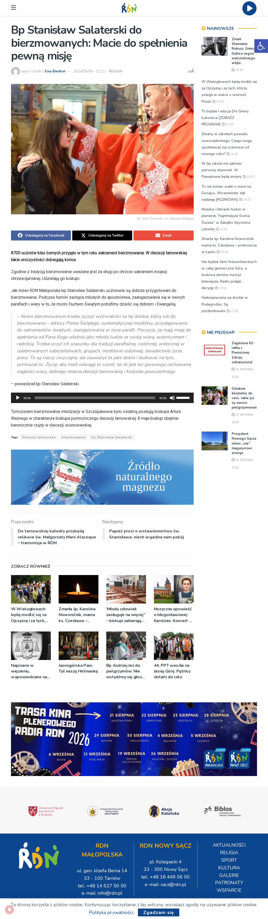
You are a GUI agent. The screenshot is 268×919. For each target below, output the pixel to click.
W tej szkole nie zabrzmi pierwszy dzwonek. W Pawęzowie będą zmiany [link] (222, 170)
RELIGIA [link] (115, 71)
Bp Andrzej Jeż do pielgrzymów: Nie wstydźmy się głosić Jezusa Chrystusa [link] (125, 671)
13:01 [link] (222, 288)
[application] (102, 398)
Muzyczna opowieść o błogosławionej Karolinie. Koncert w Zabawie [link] (173, 615)
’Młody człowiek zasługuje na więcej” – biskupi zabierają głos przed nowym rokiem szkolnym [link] (126, 615)
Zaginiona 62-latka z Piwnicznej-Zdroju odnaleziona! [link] (243, 353)
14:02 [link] (233, 154)
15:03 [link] (219, 102)
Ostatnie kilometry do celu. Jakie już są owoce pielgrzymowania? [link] (246, 398)
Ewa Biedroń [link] (55, 71)
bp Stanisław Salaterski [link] (111, 437)
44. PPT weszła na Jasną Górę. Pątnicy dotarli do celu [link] (172, 671)
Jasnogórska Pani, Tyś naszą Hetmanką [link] (78, 668)
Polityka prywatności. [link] (111, 912)
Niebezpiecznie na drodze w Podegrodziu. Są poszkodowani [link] (225, 304)
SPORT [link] (229, 860)
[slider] (183, 397)
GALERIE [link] (229, 875)
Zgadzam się (158, 912)
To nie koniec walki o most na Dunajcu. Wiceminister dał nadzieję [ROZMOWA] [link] (226, 193)
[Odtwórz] (17, 397)
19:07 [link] (238, 70)
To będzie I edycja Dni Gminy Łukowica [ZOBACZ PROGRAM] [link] (225, 118)
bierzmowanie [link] (73, 437)
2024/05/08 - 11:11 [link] (89, 71)
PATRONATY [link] (229, 883)
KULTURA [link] (229, 868)
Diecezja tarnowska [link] (38, 437)
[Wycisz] (172, 397)
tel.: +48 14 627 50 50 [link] (102, 886)
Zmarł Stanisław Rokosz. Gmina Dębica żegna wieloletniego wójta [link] (243, 51)
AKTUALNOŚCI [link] (229, 845)
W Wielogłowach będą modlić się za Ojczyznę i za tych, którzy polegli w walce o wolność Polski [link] (28, 615)
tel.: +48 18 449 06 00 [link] (165, 877)
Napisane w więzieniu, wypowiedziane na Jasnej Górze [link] (29, 671)
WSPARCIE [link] (229, 890)
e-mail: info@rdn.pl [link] (102, 893)
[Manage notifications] (9, 909)
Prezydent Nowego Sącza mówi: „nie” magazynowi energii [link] (244, 443)
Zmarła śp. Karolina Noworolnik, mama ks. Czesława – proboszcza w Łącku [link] (78, 615)
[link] (261, 46)
